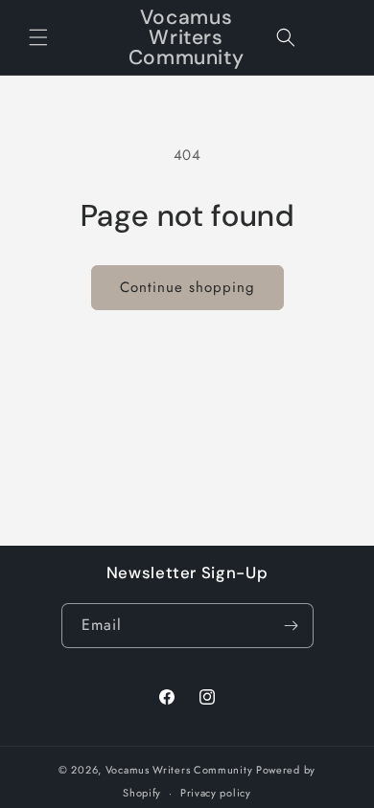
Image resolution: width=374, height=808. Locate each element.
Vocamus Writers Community (179, 769)
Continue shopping (187, 287)
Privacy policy (215, 792)
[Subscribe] (291, 625)
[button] (38, 37)
